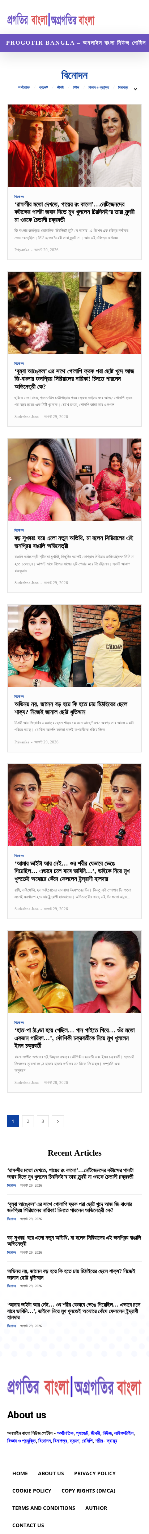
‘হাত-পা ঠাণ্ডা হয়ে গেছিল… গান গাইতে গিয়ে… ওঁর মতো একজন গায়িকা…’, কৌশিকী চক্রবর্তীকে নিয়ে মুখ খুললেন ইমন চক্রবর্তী (74, 1038)
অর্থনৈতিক (24, 87)
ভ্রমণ (74, 1440)
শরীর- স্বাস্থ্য (106, 1440)
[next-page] (58, 1121)
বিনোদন (19, 197)
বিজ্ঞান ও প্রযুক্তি (99, 87)
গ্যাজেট (43, 87)
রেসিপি (87, 1440)
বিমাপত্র (123, 87)
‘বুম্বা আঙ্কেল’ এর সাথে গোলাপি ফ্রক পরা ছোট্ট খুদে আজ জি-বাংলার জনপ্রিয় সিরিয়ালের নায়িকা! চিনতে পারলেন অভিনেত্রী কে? (74, 379)
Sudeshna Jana (26, 416)
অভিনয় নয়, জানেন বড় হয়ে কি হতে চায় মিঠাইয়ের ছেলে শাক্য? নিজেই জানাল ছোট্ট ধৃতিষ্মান (70, 708)
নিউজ (76, 87)
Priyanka (21, 250)
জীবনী (60, 87)
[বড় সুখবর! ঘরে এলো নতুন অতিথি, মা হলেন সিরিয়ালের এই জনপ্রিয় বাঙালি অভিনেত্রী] (74, 480)
